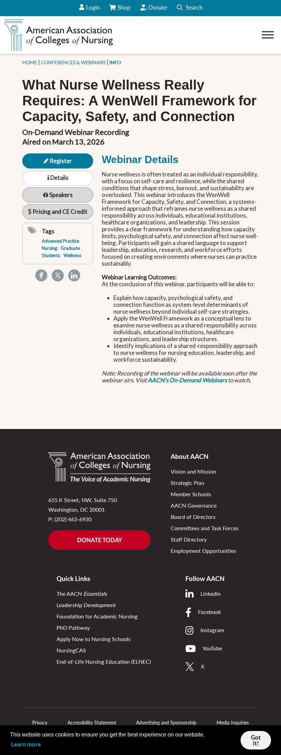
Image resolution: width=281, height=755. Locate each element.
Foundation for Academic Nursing (97, 616)
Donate (157, 7)
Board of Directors (193, 516)
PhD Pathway (73, 627)
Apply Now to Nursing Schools (94, 639)
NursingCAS (71, 650)
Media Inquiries (233, 722)
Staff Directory (189, 539)
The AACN (82, 593)
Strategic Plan (187, 482)
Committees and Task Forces (205, 528)
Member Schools (191, 494)
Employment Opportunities (203, 550)
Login (93, 7)
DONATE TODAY (99, 540)
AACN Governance (194, 505)
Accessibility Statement (92, 722)
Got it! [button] (256, 740)
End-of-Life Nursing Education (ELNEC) (104, 661)
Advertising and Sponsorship (166, 722)
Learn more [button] (26, 744)
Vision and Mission (193, 471)
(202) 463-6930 (72, 519)
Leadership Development (86, 605)
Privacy (39, 722)
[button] (189, 8)
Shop (124, 10)
